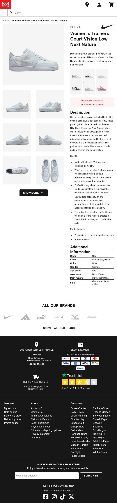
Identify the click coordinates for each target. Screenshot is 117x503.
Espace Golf (77, 423)
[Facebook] (46, 497)
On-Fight (75, 452)
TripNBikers (99, 445)
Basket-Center (78, 408)
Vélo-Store (98, 448)
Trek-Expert (99, 437)
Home (6, 20)
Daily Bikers (77, 412)
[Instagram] (54, 497)
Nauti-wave (77, 448)
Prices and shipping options (46, 430)
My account (10, 408)
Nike (76, 26)
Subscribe (91, 475)
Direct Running (79, 415)
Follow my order (12, 415)
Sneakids (98, 426)
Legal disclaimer (40, 423)
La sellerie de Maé (80, 441)
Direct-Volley (77, 419)
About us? (36, 408)
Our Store (36, 437)
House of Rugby (79, 437)
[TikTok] (63, 497)
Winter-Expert (100, 452)
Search (17, 13)
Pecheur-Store (100, 408)
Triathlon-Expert (101, 441)
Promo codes (11, 423)
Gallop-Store (77, 426)
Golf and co (77, 430)
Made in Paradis (79, 445)
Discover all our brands (58, 328)
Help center (10, 412)
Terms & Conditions (41, 415)
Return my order (12, 419)
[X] (71, 497)
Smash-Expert (100, 419)
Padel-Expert (78, 455)
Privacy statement (40, 434)
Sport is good (100, 430)
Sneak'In (97, 423)
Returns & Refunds (41, 419)
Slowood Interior (102, 415)
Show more (31, 192)
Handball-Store (79, 434)
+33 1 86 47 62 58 (36, 364)
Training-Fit (99, 434)
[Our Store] (87, 5)
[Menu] (3, 13)
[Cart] (111, 5)
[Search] (11, 12)
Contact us (36, 354)
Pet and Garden (101, 412)
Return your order (35, 388)
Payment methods (40, 426)
